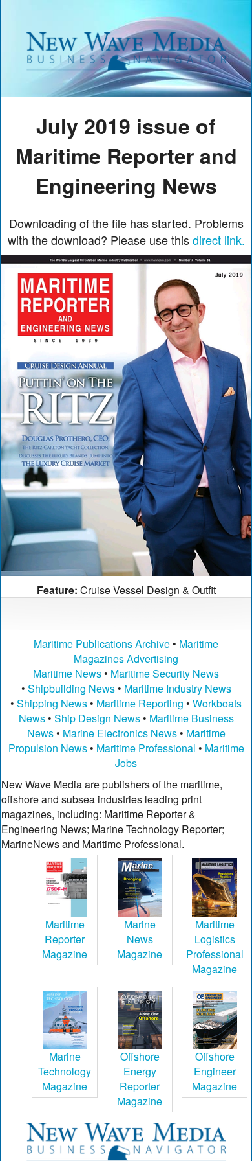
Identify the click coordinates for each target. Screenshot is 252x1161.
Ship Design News (98, 718)
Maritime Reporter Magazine (64, 939)
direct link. (219, 239)
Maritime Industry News (177, 688)
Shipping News (52, 703)
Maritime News (67, 673)
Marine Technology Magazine (64, 1071)
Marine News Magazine (139, 939)
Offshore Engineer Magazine (214, 1071)
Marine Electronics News (120, 733)
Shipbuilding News (71, 688)
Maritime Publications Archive (102, 643)
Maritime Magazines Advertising (146, 651)
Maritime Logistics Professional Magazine (215, 946)
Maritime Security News (164, 673)
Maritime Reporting (140, 703)
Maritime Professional (146, 748)
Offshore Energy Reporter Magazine (139, 1079)
